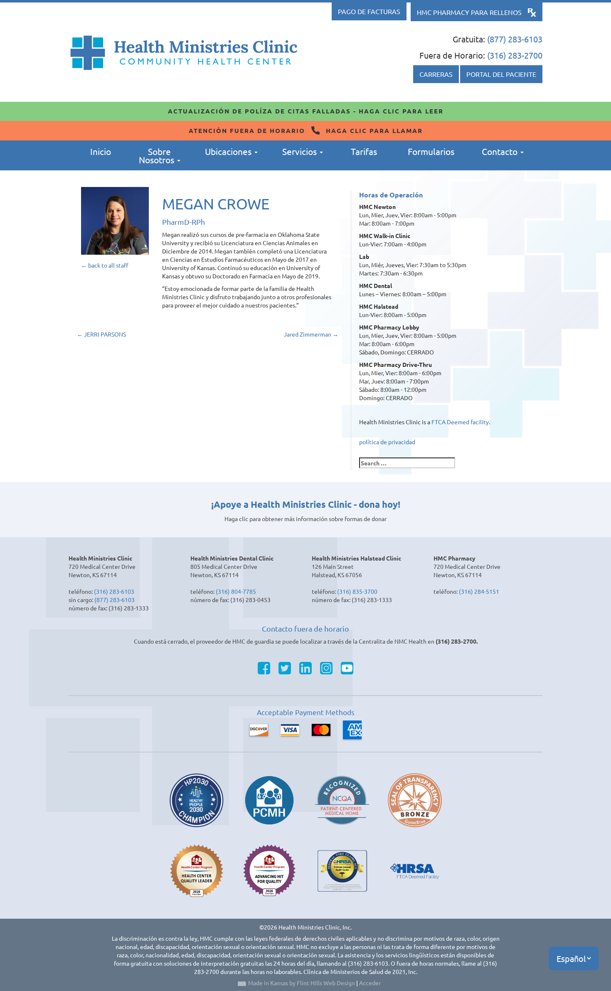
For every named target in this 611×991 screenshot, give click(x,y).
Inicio (100, 151)
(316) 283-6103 (114, 591)
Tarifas (364, 151)
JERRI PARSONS (101, 334)
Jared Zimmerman (311, 334)
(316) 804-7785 (236, 591)
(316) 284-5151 (479, 591)
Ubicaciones (229, 151)
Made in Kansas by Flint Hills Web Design (301, 982)
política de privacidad (387, 441)
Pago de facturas (369, 11)
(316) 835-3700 (357, 591)
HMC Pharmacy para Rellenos (469, 12)
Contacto (501, 151)
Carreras (436, 74)
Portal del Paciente (501, 74)
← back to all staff (104, 265)
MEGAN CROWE (216, 203)
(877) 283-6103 (514, 39)
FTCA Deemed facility (460, 421)
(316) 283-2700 (514, 55)
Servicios (300, 151)
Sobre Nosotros (157, 155)
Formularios (431, 151)
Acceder (370, 982)
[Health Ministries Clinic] (184, 52)
